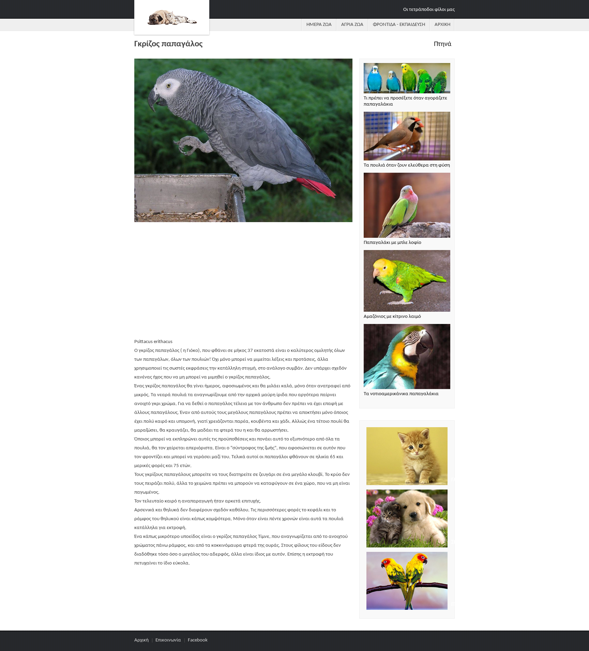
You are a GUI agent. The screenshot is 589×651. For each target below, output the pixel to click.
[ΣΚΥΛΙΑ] (407, 519)
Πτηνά (442, 44)
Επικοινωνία (168, 640)
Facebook (198, 640)
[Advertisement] (243, 281)
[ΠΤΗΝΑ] (407, 582)
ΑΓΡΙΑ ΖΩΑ (352, 24)
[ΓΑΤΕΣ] (407, 457)
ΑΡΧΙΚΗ (442, 24)
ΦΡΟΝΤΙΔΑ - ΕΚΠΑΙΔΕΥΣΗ (399, 24)
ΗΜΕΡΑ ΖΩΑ (319, 24)
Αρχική (141, 640)
